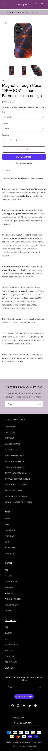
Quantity (5, 135)
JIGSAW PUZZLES (13, 450)
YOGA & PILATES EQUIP (15, 485)
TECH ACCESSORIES (14, 461)
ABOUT (8, 524)
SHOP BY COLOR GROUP (16, 496)
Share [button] (7, 170)
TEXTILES (9, 650)
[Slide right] (45, 71)
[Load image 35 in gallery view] (24, 70)
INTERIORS (10, 530)
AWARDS (9, 593)
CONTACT (9, 553)
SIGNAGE (9, 668)
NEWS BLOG (10, 548)
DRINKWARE (10, 432)
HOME (8, 518)
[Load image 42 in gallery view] (36, 70)
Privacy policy (32, 746)
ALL (6, 570)
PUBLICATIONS (12, 605)
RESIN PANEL (11, 662)
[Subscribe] (40, 404)
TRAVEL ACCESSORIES (15, 473)
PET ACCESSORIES (13, 490)
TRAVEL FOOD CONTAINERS (17, 479)
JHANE (8, 576)
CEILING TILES (11, 645)
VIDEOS (8, 611)
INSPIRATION (11, 582)
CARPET (8, 633)
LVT (6, 639)
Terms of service (19, 746)
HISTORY (9, 587)
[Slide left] (2, 71)
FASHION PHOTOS (13, 599)
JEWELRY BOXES (12, 444)
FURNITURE (10, 656)
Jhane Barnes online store (21, 742)
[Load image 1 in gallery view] (11, 70)
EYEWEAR (9, 438)
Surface (5, 124)
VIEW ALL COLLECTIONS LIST (18, 502)
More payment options (24, 163)
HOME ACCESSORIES (14, 467)
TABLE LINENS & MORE (15, 455)
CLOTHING (10, 426)
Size (3, 112)
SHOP (7, 542)
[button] (5, 4)
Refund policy (37, 742)
